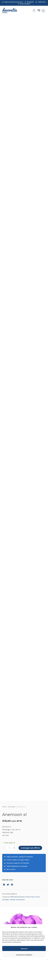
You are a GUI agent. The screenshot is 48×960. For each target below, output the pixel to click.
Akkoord (24, 948)
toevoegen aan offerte (30, 848)
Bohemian (21, 897)
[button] (43, 11)
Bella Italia (14, 897)
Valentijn (13, 900)
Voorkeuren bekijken (24, 955)
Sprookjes (11, 807)
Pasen (37, 897)
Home (4, 807)
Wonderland (20, 900)
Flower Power (30, 897)
